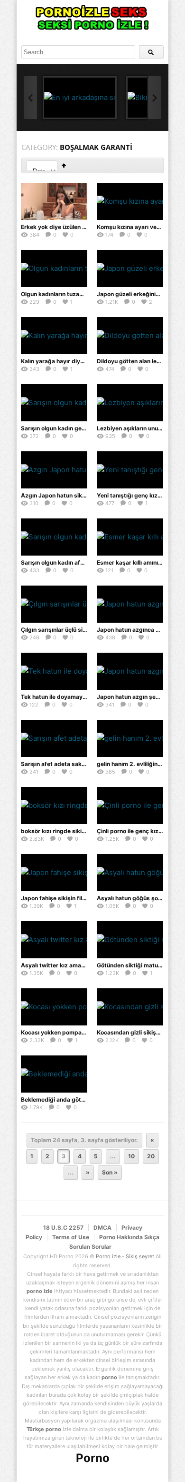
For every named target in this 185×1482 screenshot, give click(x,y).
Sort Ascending (63, 165)
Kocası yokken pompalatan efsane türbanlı (80, 1032)
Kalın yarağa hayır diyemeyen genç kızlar (77, 361)
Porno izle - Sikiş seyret (125, 1256)
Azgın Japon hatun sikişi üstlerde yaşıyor (78, 495)
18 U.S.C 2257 (63, 1227)
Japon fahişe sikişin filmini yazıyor (68, 898)
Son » (110, 1172)
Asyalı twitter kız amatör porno (64, 965)
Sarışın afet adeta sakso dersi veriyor (73, 763)
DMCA (102, 1227)
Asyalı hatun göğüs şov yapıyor (140, 898)
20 (151, 1156)
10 (131, 1156)
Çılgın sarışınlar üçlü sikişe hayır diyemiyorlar (83, 629)
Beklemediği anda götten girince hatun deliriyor (86, 1099)
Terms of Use (70, 1237)
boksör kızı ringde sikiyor (56, 831)
